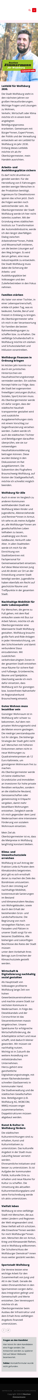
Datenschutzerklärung (25, 1391)
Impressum (7, 1391)
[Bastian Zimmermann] (14, 10)
